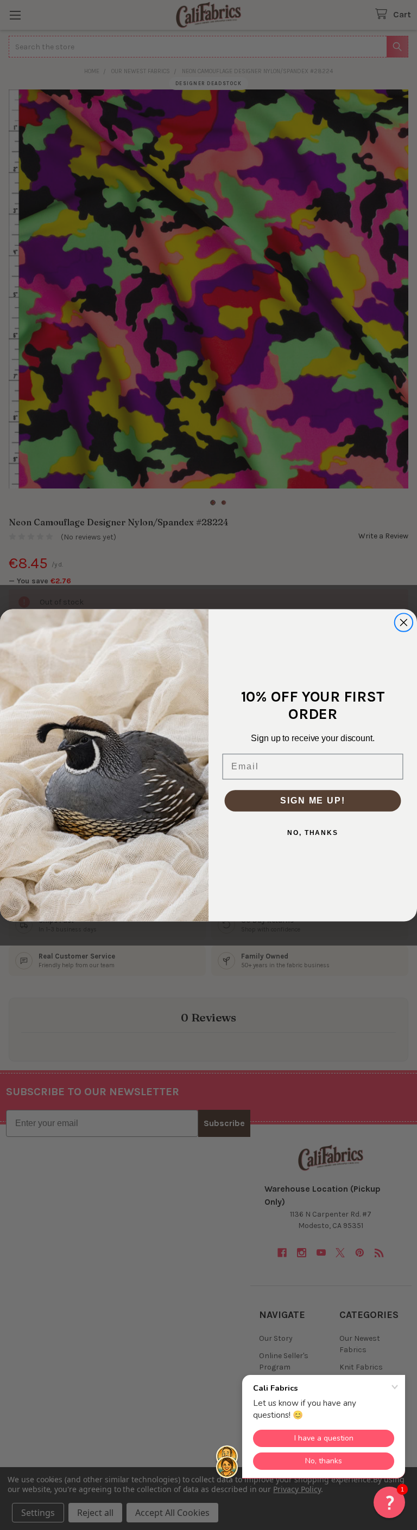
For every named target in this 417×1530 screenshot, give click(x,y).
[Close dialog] (404, 622)
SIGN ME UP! (312, 800)
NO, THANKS (312, 832)
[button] (389, 1502)
